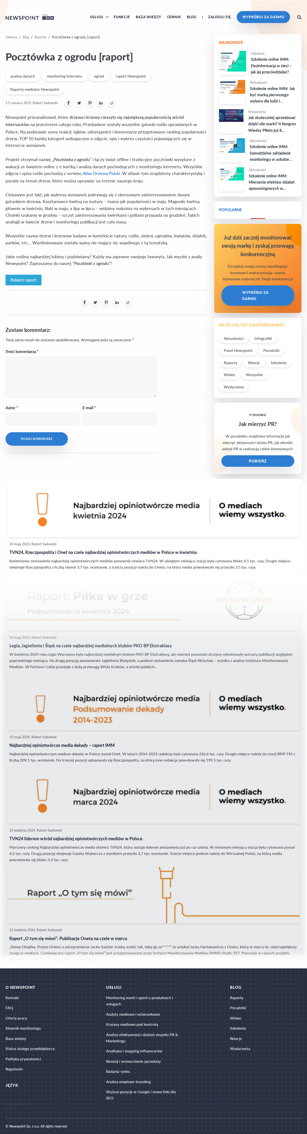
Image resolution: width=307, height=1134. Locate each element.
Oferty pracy (16, 1018)
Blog (191, 17)
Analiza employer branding (128, 1081)
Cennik (174, 17)
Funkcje (122, 17)
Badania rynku (118, 1071)
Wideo (229, 374)
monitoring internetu (64, 76)
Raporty (40, 37)
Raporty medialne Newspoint (34, 89)
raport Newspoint (131, 76)
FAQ (9, 1007)
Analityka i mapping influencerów (134, 1051)
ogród (99, 76)
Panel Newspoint (238, 350)
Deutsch (25, 1104)
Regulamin (14, 1069)
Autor (10, 407)
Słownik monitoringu (23, 1028)
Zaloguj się (219, 17)
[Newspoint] (30, 17)
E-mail (88, 407)
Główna (11, 37)
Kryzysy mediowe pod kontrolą (132, 1024)
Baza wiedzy (148, 17)
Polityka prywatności (23, 1058)
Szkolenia (279, 362)
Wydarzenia (234, 386)
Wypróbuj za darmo (263, 17)
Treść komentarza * (22, 351)
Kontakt (12, 997)
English (12, 1104)
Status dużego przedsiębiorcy (30, 1048)
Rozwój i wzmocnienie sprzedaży (133, 1061)
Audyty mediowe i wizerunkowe (133, 1014)
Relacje (254, 362)
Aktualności (234, 338)
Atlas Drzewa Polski (101, 173)
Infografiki (263, 338)
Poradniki (271, 350)
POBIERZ (258, 461)
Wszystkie (254, 374)
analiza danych (22, 76)
